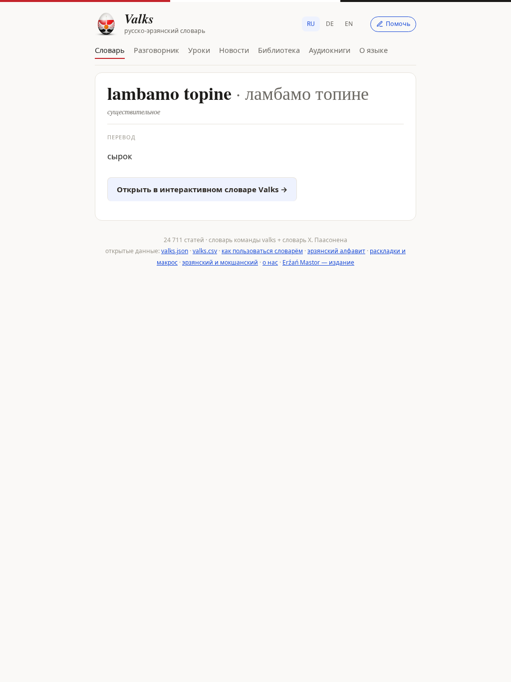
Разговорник (156, 50)
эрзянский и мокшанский (220, 262)
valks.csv (205, 251)
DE (330, 23)
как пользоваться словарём (262, 251)
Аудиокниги (329, 50)
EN (349, 23)
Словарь (110, 50)
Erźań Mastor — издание (318, 262)
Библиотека (279, 50)
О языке (373, 50)
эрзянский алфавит (336, 251)
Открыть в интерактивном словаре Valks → (202, 189)
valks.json (174, 251)
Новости (234, 50)
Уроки (199, 50)
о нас (270, 262)
